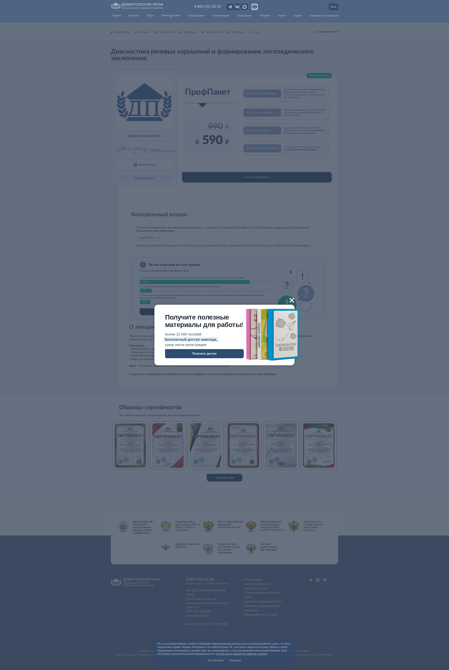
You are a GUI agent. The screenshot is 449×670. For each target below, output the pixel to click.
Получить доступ (204, 353)
